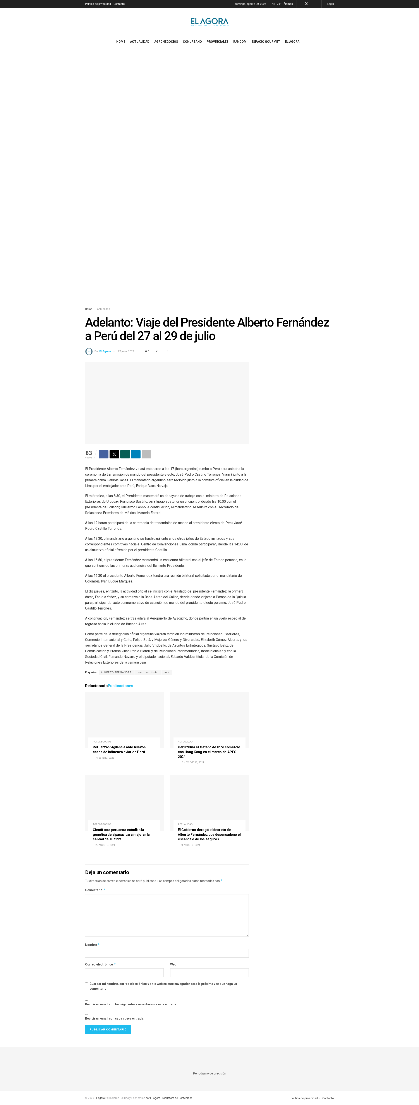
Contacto (119, 3)
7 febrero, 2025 (104, 757)
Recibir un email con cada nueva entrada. (114, 1018)
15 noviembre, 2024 (192, 762)
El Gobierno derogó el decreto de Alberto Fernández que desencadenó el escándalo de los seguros (209, 834)
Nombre (92, 945)
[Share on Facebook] (103, 454)
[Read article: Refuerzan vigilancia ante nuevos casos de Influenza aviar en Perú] (124, 720)
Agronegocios (166, 41)
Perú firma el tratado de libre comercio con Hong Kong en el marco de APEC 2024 (209, 752)
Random (240, 41)
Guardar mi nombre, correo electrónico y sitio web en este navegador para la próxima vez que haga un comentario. (163, 986)
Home (120, 41)
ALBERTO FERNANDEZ (116, 672)
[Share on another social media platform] (146, 454)
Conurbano (192, 41)
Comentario (95, 890)
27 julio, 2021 (126, 351)
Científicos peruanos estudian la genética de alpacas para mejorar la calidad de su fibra (121, 834)
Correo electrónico (100, 964)
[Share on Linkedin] (136, 454)
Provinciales (217, 41)
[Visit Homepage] (210, 22)
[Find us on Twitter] (306, 4)
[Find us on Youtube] (317, 4)
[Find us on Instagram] (312, 4)
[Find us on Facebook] (300, 4)
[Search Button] (332, 41)
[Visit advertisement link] (209, 181)
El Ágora (105, 351)
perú (167, 672)
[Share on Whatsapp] (125, 454)
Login (330, 3)
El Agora (292, 41)
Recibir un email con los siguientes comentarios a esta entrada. (131, 1004)
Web (173, 964)
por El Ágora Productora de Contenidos (168, 1098)
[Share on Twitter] (114, 454)
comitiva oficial (148, 672)
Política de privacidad (98, 3)
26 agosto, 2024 (105, 845)
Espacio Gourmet (265, 41)
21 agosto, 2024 (190, 845)
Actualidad (139, 41)
